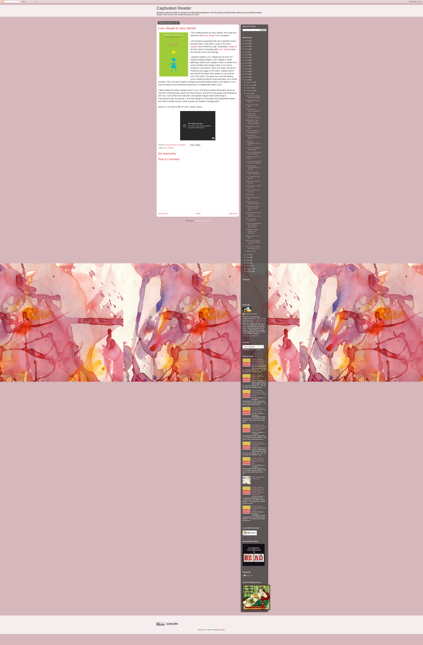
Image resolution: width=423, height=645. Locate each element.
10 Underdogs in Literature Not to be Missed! (253, 167)
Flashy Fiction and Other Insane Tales (253, 173)
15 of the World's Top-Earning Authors (253, 131)
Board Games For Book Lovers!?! (253, 186)
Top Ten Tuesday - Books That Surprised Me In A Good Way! (258, 361)
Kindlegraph (250, 194)
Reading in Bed (251, 251)
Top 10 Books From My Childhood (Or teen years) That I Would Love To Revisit (259, 427)
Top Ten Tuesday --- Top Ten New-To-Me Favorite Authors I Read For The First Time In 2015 (258, 491)
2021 (246, 55)
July (248, 254)
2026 (246, 41)
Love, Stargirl (224, 49)
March (249, 266)
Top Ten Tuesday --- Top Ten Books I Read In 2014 (259, 508)
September (250, 90)
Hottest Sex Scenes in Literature (253, 182)
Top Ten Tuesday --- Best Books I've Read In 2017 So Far (258, 409)
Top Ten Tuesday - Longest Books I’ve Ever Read (258, 376)
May (248, 260)
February (250, 268)
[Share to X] (195, 145)
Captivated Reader (174, 8)
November (250, 85)
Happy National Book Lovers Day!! (258, 478)
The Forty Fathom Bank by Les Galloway (253, 153)
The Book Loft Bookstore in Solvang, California (253, 115)
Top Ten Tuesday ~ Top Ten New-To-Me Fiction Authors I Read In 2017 (259, 393)
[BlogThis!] (193, 145)
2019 (246, 60)
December (250, 82)
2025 (246, 43)
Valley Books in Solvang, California (253, 110)
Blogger (222, 630)
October (249, 88)
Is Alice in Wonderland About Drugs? (253, 148)
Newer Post (162, 214)
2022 (246, 52)
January (249, 271)
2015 (246, 71)
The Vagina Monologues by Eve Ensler (253, 143)
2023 (246, 49)
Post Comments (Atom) (202, 221)
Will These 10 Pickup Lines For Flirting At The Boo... (253, 242)
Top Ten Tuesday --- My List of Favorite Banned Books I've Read (258, 460)
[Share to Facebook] (197, 145)
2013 (246, 77)
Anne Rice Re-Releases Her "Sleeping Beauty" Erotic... (253, 225)
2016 (246, 69)
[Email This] (191, 145)
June (248, 257)
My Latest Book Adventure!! (251, 220)
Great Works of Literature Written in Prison (253, 137)
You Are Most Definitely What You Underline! (253, 162)
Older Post (233, 214)
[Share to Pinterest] (199, 145)
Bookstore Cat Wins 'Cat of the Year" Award (252, 208)
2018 (246, 63)
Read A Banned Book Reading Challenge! (253, 96)
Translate (258, 349)
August (249, 93)
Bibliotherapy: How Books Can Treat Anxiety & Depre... (253, 121)
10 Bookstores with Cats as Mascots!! (253, 203)
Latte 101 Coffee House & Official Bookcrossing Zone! (253, 214)
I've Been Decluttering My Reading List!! (253, 247)
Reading (170, 148)
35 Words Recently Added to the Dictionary (252, 231)
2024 (246, 46)
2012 (246, 80)
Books (165, 148)
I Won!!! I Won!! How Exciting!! (252, 191)
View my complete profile (251, 336)
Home (198, 214)
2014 (246, 74)
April (248, 263)
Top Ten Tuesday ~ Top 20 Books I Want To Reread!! (258, 444)
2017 (246, 66)
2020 (246, 57)
